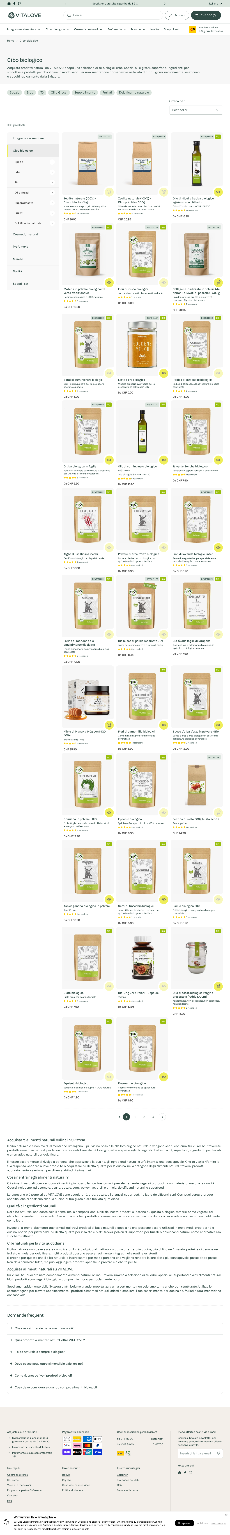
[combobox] (113, 15)
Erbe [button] (30, 92)
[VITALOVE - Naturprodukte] (24, 15)
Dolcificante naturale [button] (134, 92)
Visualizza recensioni (19, 1485)
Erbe (17, 172)
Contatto (12, 1495)
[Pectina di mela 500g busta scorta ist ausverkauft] (218, 812)
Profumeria (20, 247)
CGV (119, 1485)
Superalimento (24, 203)
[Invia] (218, 1453)
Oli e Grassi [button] (59, 92)
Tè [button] (42, 92)
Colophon (122, 1474)
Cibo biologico (23, 151)
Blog (9, 1500)
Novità (17, 271)
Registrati (67, 1480)
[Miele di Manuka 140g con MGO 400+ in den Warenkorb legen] (109, 725)
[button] (206, 15)
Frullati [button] (107, 92)
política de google (79, 1529)
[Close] (226, 1515)
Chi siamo (13, 1480)
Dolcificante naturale (28, 223)
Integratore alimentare (28, 138)
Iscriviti (66, 1474)
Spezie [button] (14, 92)
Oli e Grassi (22, 192)
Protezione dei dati (128, 1480)
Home (10, 40)
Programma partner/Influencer (24, 1490)
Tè (16, 182)
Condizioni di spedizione (76, 1485)
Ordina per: (177, 101)
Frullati (19, 213)
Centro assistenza (17, 1474)
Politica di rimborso (73, 1490)
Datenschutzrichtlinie (57, 1529)
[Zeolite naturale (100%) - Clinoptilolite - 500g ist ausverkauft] (163, 192)
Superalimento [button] (84, 92)
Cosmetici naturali (25, 234)
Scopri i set (20, 284)
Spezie (19, 162)
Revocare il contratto (129, 1490)
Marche (18, 259)
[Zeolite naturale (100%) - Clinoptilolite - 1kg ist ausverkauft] (109, 192)
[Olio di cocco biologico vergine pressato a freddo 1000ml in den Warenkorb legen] (218, 986)
